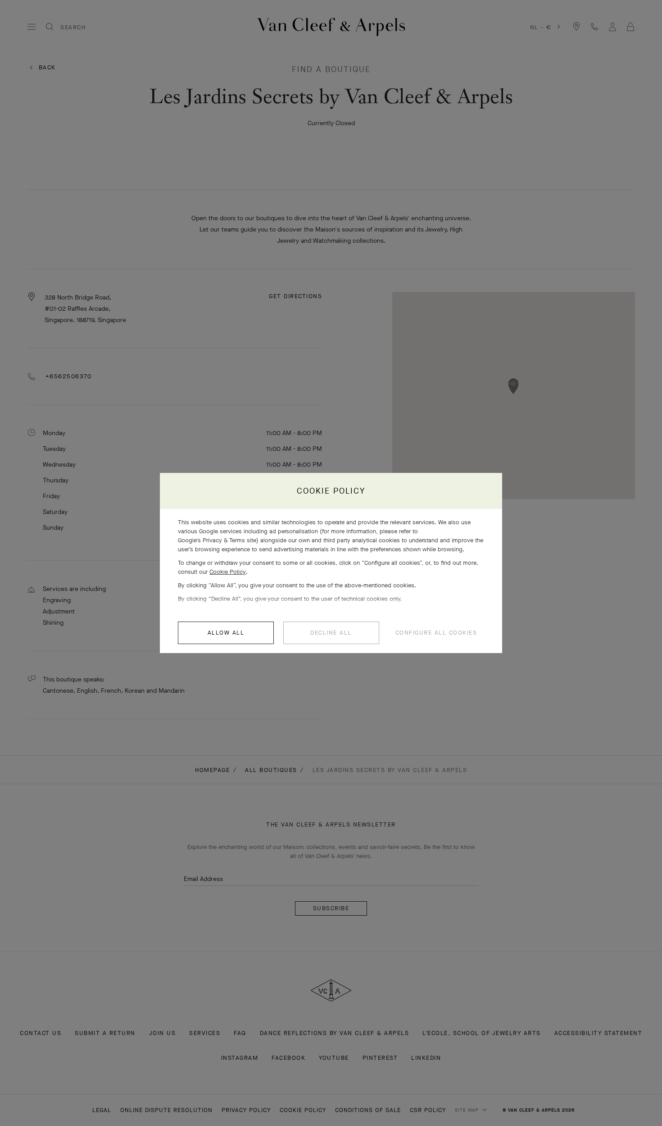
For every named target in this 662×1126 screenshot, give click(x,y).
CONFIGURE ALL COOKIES (436, 632)
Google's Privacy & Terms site (217, 540)
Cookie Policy (227, 572)
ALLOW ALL (226, 632)
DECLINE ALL (331, 632)
